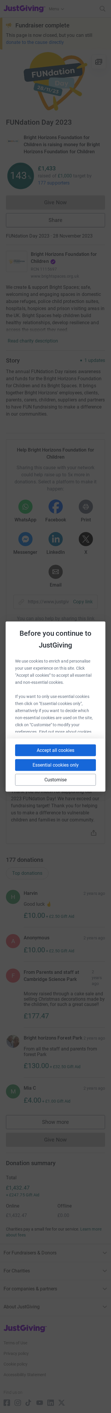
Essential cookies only (56, 765)
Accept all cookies (55, 750)
